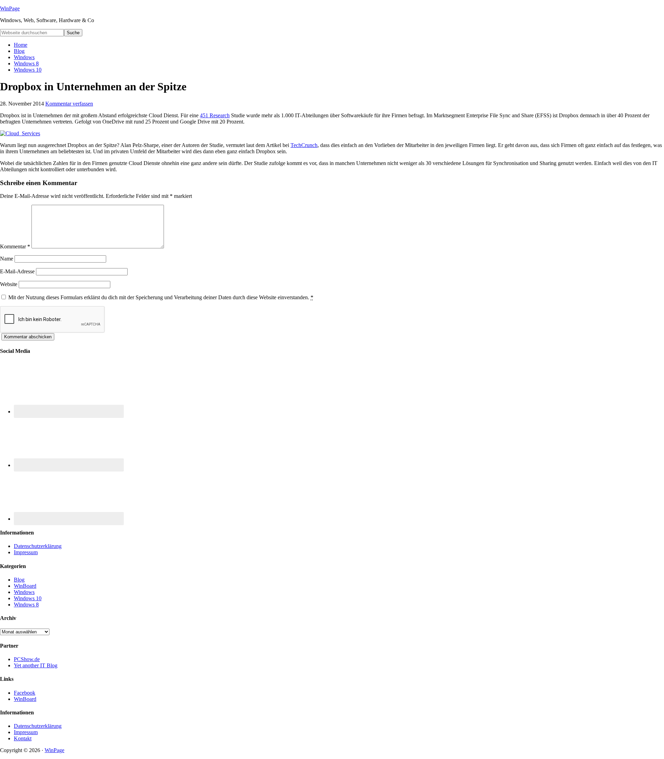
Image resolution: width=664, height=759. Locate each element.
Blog (19, 580)
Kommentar (15, 246)
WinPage (10, 8)
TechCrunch (303, 145)
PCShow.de (27, 659)
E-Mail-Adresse (17, 271)
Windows (24, 592)
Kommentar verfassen (69, 104)
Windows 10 (28, 598)
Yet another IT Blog (35, 665)
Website (8, 284)
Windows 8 (26, 604)
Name (6, 259)
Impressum (26, 552)
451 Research (215, 115)
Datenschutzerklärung (38, 546)
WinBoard (25, 586)
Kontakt (22, 738)
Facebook (24, 693)
